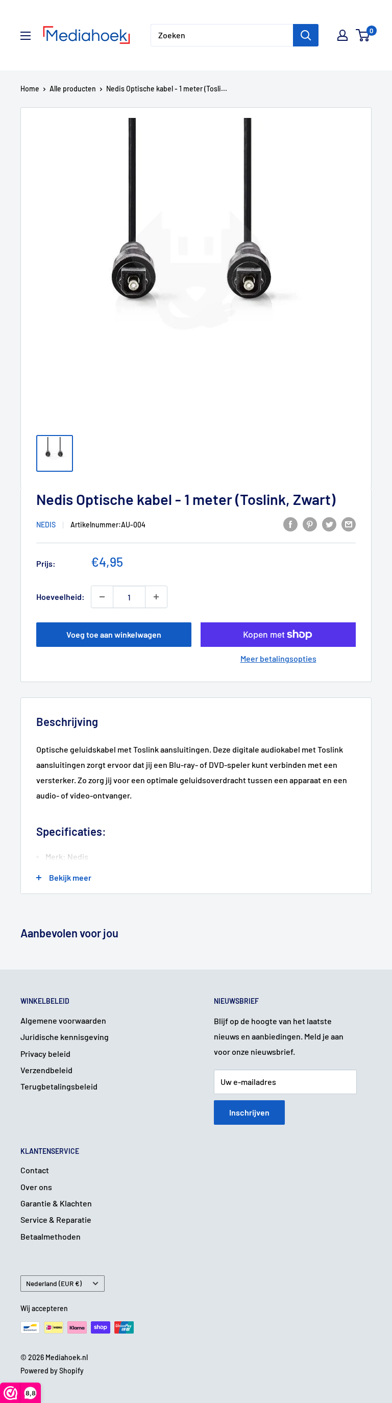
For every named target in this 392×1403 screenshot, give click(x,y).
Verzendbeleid (46, 1070)
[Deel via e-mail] (348, 523)
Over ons (36, 1187)
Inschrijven (249, 1112)
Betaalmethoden (50, 1236)
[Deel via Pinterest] (310, 523)
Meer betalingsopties (278, 658)
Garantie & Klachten (56, 1203)
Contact (34, 1170)
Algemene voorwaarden (63, 1020)
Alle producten (73, 88)
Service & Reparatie (55, 1219)
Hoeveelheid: (60, 596)
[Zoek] (305, 35)
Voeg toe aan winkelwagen (113, 634)
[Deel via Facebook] (290, 523)
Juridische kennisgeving (64, 1037)
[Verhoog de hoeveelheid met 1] (156, 597)
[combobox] (222, 35)
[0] (363, 35)
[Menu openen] (25, 36)
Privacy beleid (45, 1053)
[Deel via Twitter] (329, 523)
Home (29, 88)
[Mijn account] (342, 35)
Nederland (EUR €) (54, 1283)
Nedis (46, 524)
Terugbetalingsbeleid (58, 1086)
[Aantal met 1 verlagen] (102, 597)
